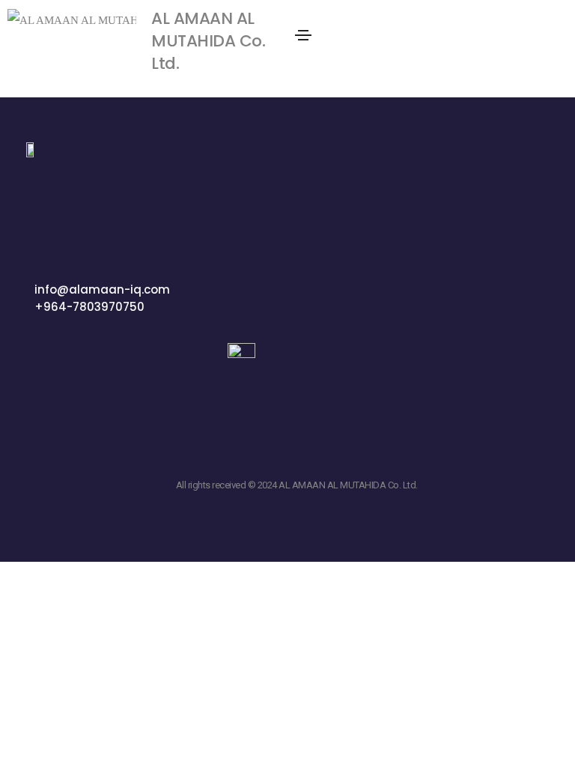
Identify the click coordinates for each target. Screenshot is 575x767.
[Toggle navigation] (303, 35)
